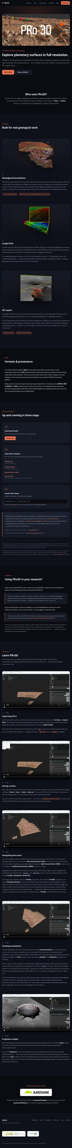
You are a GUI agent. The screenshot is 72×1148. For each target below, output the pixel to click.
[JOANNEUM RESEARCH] (33, 1134)
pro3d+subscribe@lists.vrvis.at (37, 521)
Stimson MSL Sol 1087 (11, 472)
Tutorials (51, 3)
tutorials (14, 504)
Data (35, 3)
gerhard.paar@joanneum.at (35, 533)
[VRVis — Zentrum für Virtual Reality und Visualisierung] (14, 1134)
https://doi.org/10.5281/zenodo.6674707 (41, 618)
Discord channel (53, 519)
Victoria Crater (9, 467)
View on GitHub (22, 72)
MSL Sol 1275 (9, 476)
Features (28, 3)
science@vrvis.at (33, 530)
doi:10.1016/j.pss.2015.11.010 (61, 554)
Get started (42, 3)
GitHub (40, 516)
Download (65, 3)
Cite (57, 3)
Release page (10, 438)
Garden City (8, 461)
